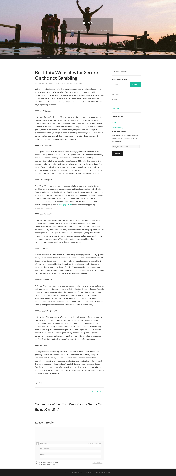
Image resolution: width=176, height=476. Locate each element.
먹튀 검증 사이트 (65, 204)
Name (44, 448)
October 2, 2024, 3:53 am (45, 83)
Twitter (115, 108)
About (48, 57)
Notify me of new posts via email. (46, 464)
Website (42, 454)
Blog (88, 23)
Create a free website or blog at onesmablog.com (87, 472)
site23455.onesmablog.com (70, 83)
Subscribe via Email (119, 131)
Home (39, 57)
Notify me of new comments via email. (47, 462)
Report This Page (98, 392)
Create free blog (117, 128)
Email (44, 443)
